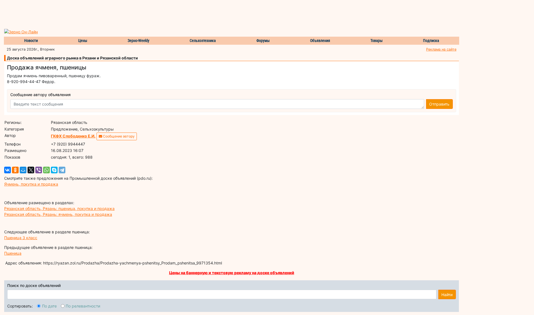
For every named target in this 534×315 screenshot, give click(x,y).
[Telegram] (62, 170)
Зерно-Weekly (138, 40)
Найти (447, 294)
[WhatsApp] (46, 170)
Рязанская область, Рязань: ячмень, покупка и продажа (58, 214)
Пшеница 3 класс (20, 237)
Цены (82, 40)
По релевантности (83, 306)
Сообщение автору (118, 136)
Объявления (320, 40)
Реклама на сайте (441, 49)
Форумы (263, 40)
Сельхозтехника (203, 40)
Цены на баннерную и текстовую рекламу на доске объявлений (231, 272)
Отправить (439, 104)
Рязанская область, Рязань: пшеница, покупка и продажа (59, 208)
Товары (376, 40)
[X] (31, 170)
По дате (49, 306)
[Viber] (38, 170)
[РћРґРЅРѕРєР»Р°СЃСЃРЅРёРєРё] (15, 170)
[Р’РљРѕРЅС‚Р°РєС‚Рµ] (7, 170)
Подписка (431, 40)
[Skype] (54, 170)
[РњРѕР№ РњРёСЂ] (23, 170)
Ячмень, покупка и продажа (31, 184)
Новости (31, 40)
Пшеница (12, 253)
